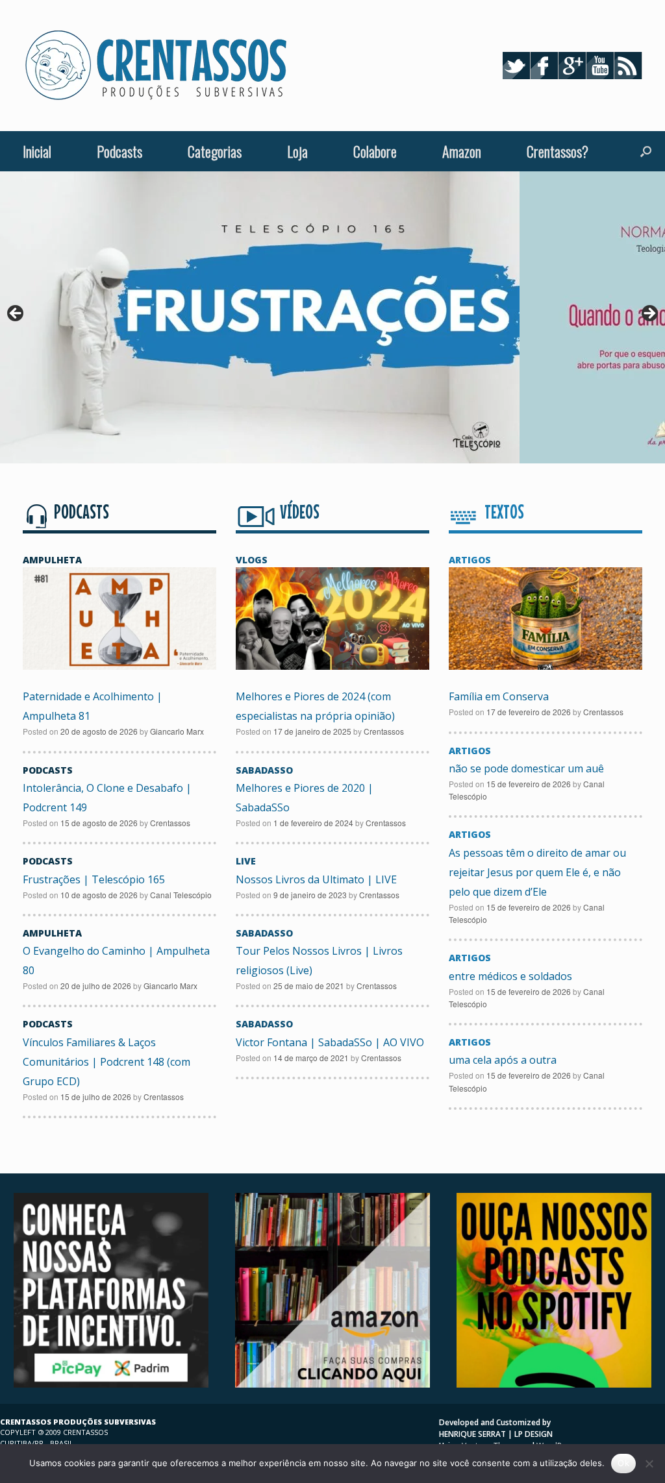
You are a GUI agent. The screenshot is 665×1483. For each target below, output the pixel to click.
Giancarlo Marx (177, 731)
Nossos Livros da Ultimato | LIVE (316, 879)
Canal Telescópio (181, 894)
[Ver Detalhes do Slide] (260, 317)
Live (246, 861)
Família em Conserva (499, 696)
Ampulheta (52, 560)
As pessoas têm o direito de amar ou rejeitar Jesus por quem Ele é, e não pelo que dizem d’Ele (537, 872)
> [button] (649, 314)
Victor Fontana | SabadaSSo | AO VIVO (330, 1042)
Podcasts (119, 151)
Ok (623, 1463)
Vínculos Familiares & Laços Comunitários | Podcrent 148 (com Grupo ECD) (106, 1061)
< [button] (16, 314)
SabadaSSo (264, 770)
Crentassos (170, 822)
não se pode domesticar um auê (526, 768)
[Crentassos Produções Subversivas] (156, 65)
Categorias (215, 151)
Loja (297, 151)
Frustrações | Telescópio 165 (94, 879)
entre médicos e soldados (510, 976)
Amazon (461, 151)
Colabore (375, 151)
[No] (648, 1463)
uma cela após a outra (503, 1060)
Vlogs (252, 560)
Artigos (470, 560)
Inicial (37, 151)
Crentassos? (557, 151)
